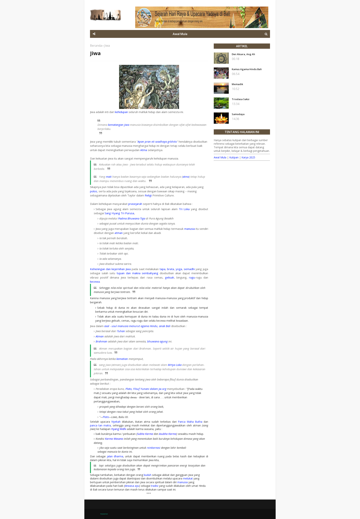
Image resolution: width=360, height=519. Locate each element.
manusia (189, 229)
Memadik (237, 84)
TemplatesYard (104, 514)
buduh (147, 475)
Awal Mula (220, 157)
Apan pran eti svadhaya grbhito (157, 141)
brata (170, 269)
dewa (133, 397)
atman (119, 233)
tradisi (154, 486)
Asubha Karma (167, 434)
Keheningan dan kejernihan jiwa (110, 269)
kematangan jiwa (118, 125)
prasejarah (135, 204)
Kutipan (233, 157)
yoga (179, 269)
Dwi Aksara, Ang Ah (243, 54)
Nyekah (116, 421)
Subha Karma (145, 434)
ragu (192, 277)
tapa (162, 269)
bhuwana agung (157, 341)
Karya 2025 (248, 157)
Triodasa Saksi (240, 99)
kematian (122, 359)
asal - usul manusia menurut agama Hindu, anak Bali (137, 326)
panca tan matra (100, 425)
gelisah (169, 277)
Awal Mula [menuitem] (180, 34)
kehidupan (121, 112)
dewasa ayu (132, 486)
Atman (100, 336)
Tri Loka (184, 209)
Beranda (96, 45)
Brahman (101, 341)
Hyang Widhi (118, 429)
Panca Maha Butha (190, 421)
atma (186, 176)
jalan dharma (115, 456)
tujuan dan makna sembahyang (137, 273)
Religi (148, 195)
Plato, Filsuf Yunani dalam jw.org (145, 389)
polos (93, 191)
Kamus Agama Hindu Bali (247, 69)
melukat (188, 478)
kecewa (95, 281)
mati (109, 176)
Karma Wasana (114, 438)
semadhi (189, 269)
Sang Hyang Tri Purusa (119, 213)
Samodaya (238, 114)
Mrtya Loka (175, 365)
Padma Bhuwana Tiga (131, 218)
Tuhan (121, 331)
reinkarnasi (153, 447)
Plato (106, 417)
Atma (143, 150)
